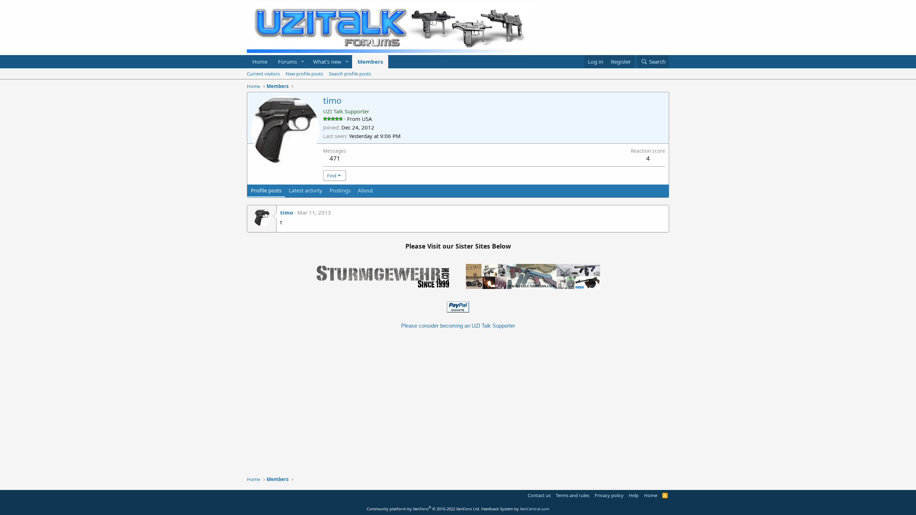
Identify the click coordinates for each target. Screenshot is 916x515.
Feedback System (497, 508)
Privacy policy (609, 495)
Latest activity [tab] (305, 190)
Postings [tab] (340, 190)
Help (634, 495)
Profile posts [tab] (266, 190)
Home (259, 61)
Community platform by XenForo (423, 508)
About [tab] (365, 190)
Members (370, 61)
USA (367, 118)
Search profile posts (350, 73)
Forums (287, 61)
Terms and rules (572, 495)
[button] (303, 61)
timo (286, 212)
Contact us (539, 495)
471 (335, 158)
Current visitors (263, 73)
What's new (327, 61)
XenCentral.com (534, 508)
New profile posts (304, 73)
